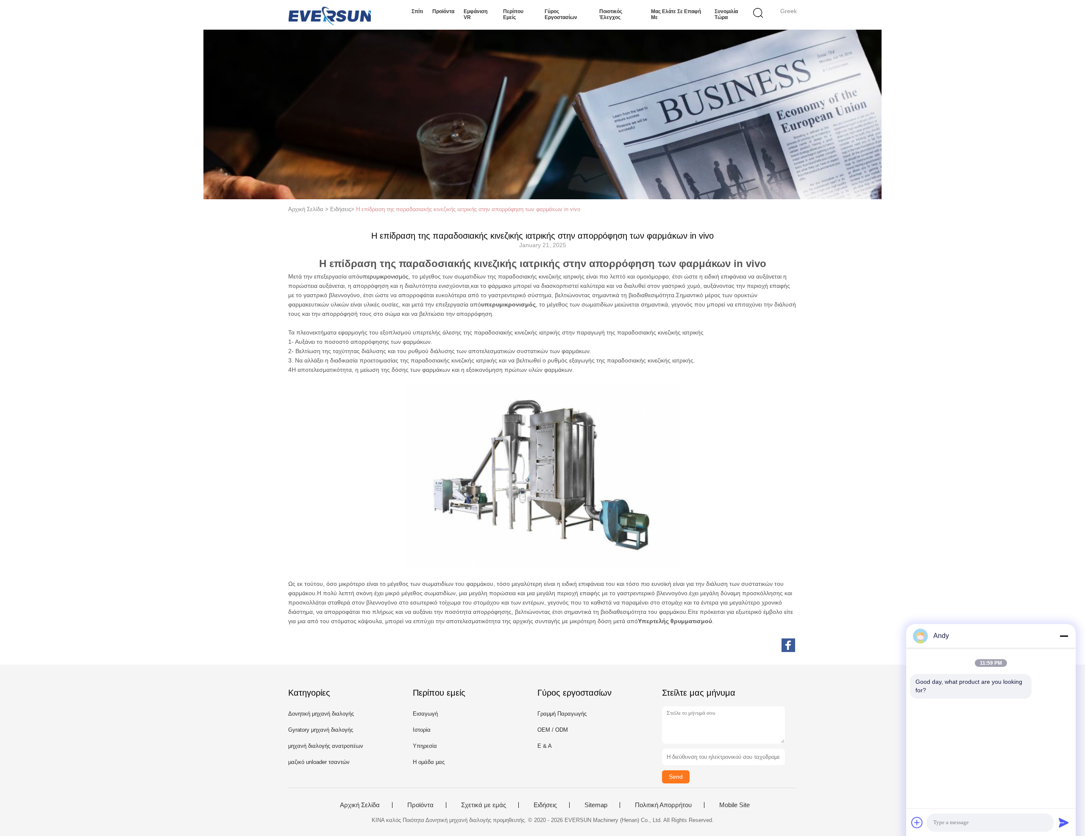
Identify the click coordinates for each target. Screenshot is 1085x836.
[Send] (1064, 822)
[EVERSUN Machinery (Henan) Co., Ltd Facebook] (788, 645)
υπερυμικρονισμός (384, 276)
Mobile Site (734, 805)
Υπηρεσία (425, 746)
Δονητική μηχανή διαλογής (321, 714)
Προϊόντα (443, 11)
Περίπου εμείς (513, 14)
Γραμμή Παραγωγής (562, 714)
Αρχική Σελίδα (360, 805)
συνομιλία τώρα (726, 14)
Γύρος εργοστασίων (561, 14)
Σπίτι (417, 11)
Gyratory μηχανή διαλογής (320, 730)
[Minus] (1064, 636)
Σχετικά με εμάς (483, 805)
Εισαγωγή (425, 714)
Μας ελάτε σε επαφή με (676, 14)
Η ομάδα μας (429, 762)
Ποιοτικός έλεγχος (610, 14)
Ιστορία (422, 730)
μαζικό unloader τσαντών (319, 762)
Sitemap (595, 805)
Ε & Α (544, 746)
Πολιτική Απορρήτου (663, 805)
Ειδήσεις (545, 805)
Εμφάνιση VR (475, 14)
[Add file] (917, 822)
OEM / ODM (552, 730)
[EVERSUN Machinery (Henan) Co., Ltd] (329, 14)
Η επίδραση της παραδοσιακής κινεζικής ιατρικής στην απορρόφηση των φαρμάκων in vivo (468, 209)
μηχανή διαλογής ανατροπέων (325, 746)
